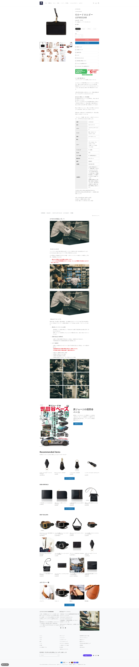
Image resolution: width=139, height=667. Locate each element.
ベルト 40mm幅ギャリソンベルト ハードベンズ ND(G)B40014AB (77, 574)
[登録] (58, 655)
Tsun (98, 215)
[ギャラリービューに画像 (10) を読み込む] (69, 52)
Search (41, 637)
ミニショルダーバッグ (64, 641)
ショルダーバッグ (63, 639)
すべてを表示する (69, 478)
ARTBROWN (43, 212)
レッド (95, 29)
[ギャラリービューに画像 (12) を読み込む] (49, 59)
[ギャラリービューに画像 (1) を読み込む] (43, 45)
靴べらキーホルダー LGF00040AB (60, 472)
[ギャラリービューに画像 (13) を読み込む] (56, 59)
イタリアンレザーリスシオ (57, 212)
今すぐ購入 (87, 42)
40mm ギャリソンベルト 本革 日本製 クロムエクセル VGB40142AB (47, 533)
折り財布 (61, 647)
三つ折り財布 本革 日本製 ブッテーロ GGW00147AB (91, 574)
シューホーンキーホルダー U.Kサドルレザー (92, 472)
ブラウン (90, 29)
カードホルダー (66, 212)
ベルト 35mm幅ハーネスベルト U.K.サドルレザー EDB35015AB (92, 533)
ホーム (41, 635)
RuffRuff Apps (95, 215)
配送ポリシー (82, 641)
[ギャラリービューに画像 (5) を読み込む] (69, 45)
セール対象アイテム (43, 647)
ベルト (56, 601)
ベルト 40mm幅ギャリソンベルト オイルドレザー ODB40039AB (62, 554)
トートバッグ (62, 637)
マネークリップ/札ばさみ (64, 643)
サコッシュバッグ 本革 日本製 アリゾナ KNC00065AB (46, 574)
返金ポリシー (82, 639)
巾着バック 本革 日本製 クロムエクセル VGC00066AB (91, 503)
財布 (71, 601)
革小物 (72, 212)
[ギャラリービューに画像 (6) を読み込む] (43, 52)
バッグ (41, 601)
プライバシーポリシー (84, 637)
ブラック (78, 29)
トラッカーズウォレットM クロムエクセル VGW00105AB (62, 574)
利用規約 (81, 645)
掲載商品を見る (78, 423)
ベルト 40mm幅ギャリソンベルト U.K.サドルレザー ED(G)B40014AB (62, 533)
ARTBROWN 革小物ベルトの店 (46, 664)
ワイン (78, 31)
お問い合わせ (82, 647)
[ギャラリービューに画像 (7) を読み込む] (49, 52)
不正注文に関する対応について (85, 643)
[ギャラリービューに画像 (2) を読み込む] (49, 45)
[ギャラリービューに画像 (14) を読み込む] (63, 59)
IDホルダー (49, 212)
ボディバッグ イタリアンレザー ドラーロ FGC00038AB (76, 533)
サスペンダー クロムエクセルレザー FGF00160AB (46, 554)
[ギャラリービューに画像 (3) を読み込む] (56, 45)
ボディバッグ (62, 635)
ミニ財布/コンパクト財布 (64, 645)
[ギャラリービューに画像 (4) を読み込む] (63, 45)
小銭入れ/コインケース (64, 649)
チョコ (84, 29)
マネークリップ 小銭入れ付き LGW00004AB (77, 553)
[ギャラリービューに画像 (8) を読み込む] (56, 52)
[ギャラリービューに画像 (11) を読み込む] (43, 59)
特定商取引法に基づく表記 (84, 635)
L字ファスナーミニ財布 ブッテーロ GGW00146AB (60, 503)
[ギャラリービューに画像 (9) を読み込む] (63, 52)
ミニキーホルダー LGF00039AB (75, 472)
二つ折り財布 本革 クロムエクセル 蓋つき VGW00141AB (77, 503)
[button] (54, 3)
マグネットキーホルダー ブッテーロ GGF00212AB (46, 473)
